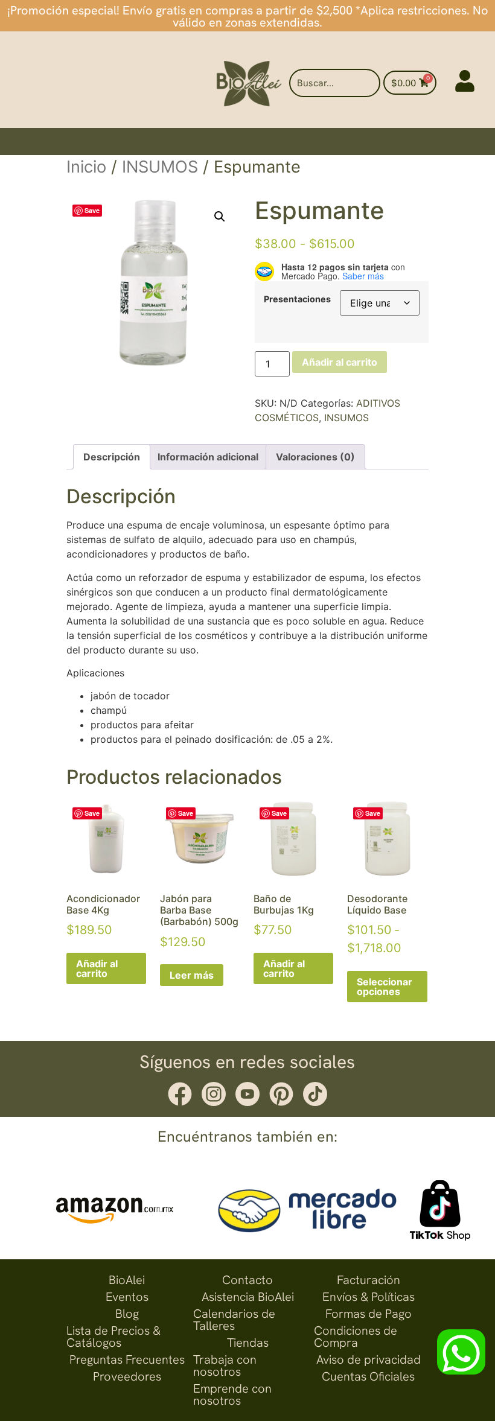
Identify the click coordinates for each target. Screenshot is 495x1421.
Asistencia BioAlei (248, 1297)
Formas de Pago (368, 1313)
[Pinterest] (281, 1094)
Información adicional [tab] (208, 457)
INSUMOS (160, 167)
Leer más (192, 975)
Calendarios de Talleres (234, 1320)
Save (92, 210)
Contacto (247, 1280)
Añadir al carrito (339, 362)
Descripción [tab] (111, 457)
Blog (127, 1313)
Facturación (368, 1280)
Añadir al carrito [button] (97, 968)
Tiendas (248, 1342)
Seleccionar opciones (384, 986)
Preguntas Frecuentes (127, 1359)
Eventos (127, 1297)
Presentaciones (297, 299)
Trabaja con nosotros (225, 1365)
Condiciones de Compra (355, 1336)
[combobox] (334, 83)
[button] (220, 216)
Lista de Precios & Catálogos (113, 1336)
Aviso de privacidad (368, 1359)
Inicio (86, 167)
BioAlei (127, 1280)
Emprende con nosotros (232, 1394)
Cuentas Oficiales (368, 1376)
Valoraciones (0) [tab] (315, 457)
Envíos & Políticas (368, 1297)
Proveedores (127, 1376)
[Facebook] (180, 1094)
